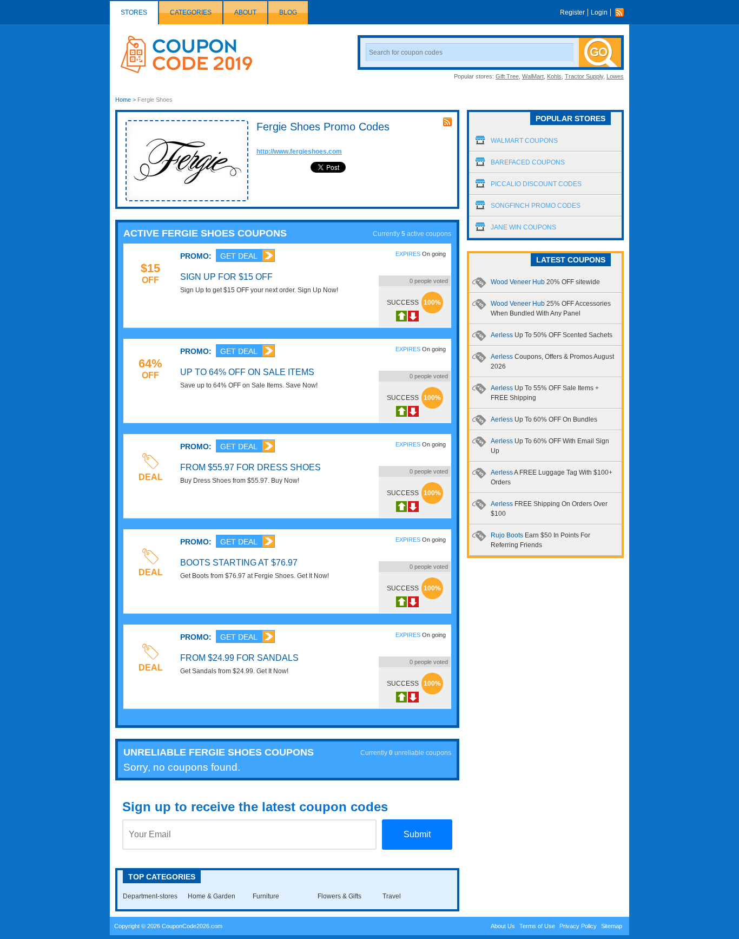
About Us (503, 926)
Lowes (615, 76)
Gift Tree (507, 76)
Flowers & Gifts (339, 896)
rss (447, 121)
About (245, 12)
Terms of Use (537, 926)
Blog (288, 12)
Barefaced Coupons (528, 162)
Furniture (266, 896)
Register (572, 12)
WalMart (533, 76)
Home (123, 99)
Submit (417, 834)
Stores (134, 12)
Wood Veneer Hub (545, 282)
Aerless (551, 335)
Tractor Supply (584, 76)
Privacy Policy (578, 926)
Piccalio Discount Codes (536, 184)
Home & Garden (211, 896)
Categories (191, 12)
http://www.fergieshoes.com (299, 151)
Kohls (554, 76)
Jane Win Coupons (523, 227)
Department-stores (150, 896)
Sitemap (611, 926)
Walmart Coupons (524, 141)
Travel (391, 896)
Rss (622, 12)
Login (599, 12)
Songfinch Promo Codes (535, 205)
